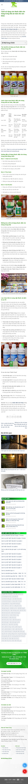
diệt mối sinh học (5, 615)
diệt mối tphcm (5, 617)
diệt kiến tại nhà (13, 608)
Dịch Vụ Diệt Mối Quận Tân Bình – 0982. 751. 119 (14, 573)
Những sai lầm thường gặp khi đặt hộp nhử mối (13, 490)
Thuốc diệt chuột (5, 751)
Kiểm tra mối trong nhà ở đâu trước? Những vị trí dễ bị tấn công (15, 519)
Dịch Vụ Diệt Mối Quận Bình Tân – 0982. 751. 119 (14, 576)
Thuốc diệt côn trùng (6, 749)
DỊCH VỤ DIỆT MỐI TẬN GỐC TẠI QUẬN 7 (12, 556)
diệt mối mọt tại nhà (6, 612)
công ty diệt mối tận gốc (15, 603)
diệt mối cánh (22, 610)
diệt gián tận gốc (5, 608)
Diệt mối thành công (14, 615)
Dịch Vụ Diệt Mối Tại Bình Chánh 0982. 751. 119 (13, 584)
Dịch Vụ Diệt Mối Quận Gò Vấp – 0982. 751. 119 (13, 581)
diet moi (11, 605)
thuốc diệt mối (5, 638)
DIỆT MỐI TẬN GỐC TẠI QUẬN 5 (10, 546)
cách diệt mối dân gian (6, 598)
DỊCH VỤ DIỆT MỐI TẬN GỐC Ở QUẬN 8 (11, 559)
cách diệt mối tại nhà (17, 598)
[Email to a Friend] (15, 417)
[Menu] (2, 4)
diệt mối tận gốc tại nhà (14, 622)
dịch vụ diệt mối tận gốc (7, 631)
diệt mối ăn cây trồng (13, 624)
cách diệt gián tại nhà (6, 596)
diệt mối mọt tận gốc (15, 612)
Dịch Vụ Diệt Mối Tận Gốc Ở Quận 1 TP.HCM (12, 535)
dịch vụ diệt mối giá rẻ (16, 626)
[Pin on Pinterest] (18, 417)
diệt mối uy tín (5, 624)
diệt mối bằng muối (15, 610)
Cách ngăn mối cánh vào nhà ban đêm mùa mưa (13, 450)
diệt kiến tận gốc (21, 608)
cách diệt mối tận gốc (6, 601)
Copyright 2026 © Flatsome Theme (14, 782)
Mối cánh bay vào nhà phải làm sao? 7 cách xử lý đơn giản (15, 507)
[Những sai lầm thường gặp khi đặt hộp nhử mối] (14, 481)
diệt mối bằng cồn (5, 610)
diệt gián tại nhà (18, 605)
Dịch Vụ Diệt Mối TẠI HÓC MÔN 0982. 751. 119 (13, 587)
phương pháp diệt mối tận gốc (18, 636)
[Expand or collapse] (25, 43)
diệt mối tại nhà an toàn (6, 619)
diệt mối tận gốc (5, 622)
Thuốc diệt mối (5, 747)
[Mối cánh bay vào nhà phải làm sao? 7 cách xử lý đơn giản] (14, 461)
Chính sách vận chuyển (20, 749)
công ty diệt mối (5, 603)
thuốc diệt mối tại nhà (6, 640)
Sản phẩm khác (5, 753)
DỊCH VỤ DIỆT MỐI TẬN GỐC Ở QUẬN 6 (11, 554)
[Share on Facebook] (10, 417)
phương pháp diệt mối (6, 636)
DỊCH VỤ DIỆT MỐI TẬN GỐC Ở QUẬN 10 (12, 565)
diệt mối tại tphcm (16, 619)
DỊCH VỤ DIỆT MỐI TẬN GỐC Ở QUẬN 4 (11, 544)
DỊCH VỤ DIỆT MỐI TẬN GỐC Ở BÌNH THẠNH (13, 579)
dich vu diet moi (5, 605)
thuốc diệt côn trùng (17, 402)
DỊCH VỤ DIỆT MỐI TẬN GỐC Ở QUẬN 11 (12, 567)
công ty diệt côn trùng (16, 601)
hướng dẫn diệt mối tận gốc (18, 631)
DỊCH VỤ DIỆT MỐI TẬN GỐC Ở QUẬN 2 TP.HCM (13, 538)
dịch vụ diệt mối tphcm (6, 629)
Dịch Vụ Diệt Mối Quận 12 (8, 570)
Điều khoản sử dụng (20, 751)
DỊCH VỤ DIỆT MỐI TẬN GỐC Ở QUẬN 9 (11, 562)
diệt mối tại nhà (12, 617)
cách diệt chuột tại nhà (18, 594)
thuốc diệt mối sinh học (14, 638)
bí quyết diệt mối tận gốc (7, 594)
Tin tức (3, 9)
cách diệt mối (15, 596)
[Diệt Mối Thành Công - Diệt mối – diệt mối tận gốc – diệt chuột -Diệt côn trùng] (14, 4)
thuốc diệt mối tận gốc (16, 640)
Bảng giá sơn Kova (9, 690)
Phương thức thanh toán (21, 747)
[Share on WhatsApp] (7, 417)
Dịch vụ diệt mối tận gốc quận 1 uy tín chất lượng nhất (14, 550)
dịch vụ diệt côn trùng (6, 626)
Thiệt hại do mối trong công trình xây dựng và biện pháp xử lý (15, 525)
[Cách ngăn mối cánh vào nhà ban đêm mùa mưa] (14, 442)
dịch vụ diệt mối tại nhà (17, 629)
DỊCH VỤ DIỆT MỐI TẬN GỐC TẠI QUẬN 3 (12, 541)
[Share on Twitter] (12, 417)
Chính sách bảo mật (20, 753)
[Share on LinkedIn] (20, 417)
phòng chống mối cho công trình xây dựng (17, 633)
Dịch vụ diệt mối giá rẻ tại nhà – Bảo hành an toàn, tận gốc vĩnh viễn (7, 425)
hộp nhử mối (4, 633)
